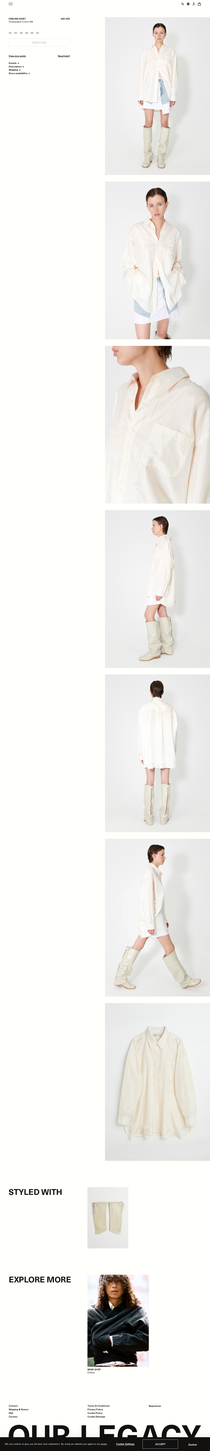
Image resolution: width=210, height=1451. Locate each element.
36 (21, 32)
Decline (192, 1444)
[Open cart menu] (199, 4)
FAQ (11, 1413)
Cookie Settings (125, 1444)
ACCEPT (160, 1444)
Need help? (64, 55)
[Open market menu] (188, 4)
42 (37, 32)
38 (26, 32)
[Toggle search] (182, 4)
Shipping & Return (18, 1409)
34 (15, 32)
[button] (14, 63)
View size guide (17, 55)
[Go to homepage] (105, 1436)
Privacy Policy (95, 1409)
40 (32, 32)
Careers (13, 1416)
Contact (13, 1405)
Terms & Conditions (98, 1405)
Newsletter (155, 1406)
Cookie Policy (95, 1413)
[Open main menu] (10, 4)
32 (10, 32)
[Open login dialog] (194, 4)
